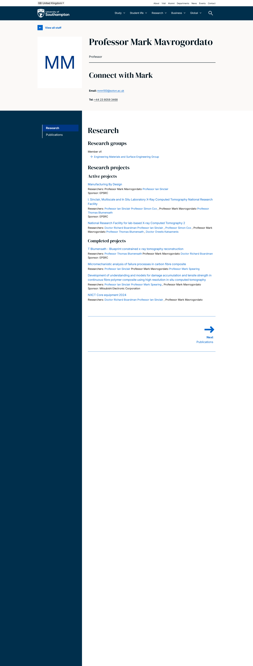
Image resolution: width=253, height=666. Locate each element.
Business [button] (176, 12)
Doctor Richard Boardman (121, 227)
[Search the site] (210, 13)
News (194, 3)
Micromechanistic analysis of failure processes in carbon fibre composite (137, 264)
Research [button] (157, 12)
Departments (183, 3)
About (156, 3)
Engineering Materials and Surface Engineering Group (126, 156)
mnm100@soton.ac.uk (110, 90)
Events (202, 3)
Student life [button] (136, 12)
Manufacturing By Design (105, 184)
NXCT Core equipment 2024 (107, 295)
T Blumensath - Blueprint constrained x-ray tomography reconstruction (135, 249)
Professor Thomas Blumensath (125, 231)
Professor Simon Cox (144, 208)
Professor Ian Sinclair (155, 189)
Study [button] (118, 12)
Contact (212, 3)
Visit (164, 3)
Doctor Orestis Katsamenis (162, 231)
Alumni (171, 3)
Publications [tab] (54, 135)
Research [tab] (52, 128)
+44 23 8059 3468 (106, 99)
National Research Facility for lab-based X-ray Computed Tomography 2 (136, 223)
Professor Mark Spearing (184, 268)
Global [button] (194, 12)
